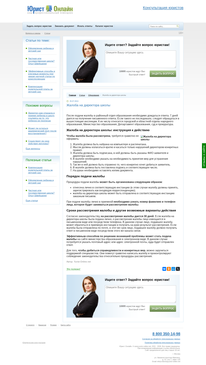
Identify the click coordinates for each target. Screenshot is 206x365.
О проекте (30, 325)
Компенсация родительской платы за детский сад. (40, 89)
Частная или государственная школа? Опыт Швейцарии (41, 61)
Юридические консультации (34, 343)
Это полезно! (73, 269)
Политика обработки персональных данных (162, 343)
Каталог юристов (104, 26)
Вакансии (42, 325)
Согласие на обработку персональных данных (161, 339)
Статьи (47, 33)
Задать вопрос (162, 73)
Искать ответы (84, 26)
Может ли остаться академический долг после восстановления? (42, 131)
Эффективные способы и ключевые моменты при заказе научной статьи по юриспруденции (41, 75)
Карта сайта (65, 325)
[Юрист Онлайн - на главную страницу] (50, 10)
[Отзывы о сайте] (204, 155)
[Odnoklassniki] (169, 269)
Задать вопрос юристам (39, 26)
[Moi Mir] (173, 269)
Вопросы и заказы (33, 33)
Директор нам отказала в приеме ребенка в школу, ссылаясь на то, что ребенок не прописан (41, 117)
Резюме (53, 325)
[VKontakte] (164, 269)
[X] (178, 269)
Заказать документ (64, 26)
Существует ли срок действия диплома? (38, 142)
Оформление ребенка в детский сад (41, 49)
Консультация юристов (163, 7)
